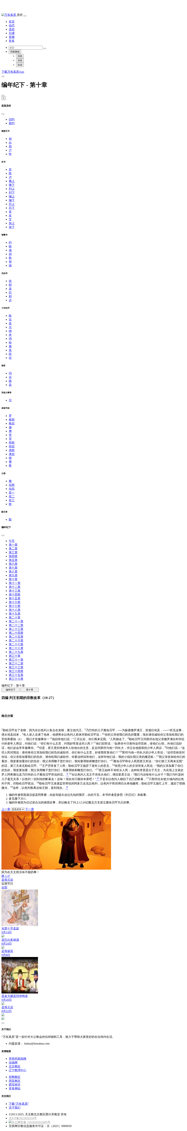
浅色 (20, 56)
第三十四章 (16, 671)
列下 (12, 192)
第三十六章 (16, 678)
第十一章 (14, 583)
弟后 (12, 454)
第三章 (13, 552)
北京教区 (14, 1066)
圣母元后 (7, 879)
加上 (12, 223)
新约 (12, 123)
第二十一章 (16, 621)
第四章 (13, 556)
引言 (12, 540)
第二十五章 (16, 636)
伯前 (12, 484)
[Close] (2, 95)
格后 (12, 423)
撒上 (12, 181)
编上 (12, 196)
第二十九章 (16, 652)
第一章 (13, 544)
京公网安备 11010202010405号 (31, 1122)
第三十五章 (16, 674)
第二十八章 (16, 648)
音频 (12, 36)
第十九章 (14, 613)
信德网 (13, 1062)
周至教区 (14, 1080)
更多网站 (14, 1088)
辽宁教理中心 (17, 1070)
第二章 (13, 548)
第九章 (13, 575)
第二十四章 (16, 632)
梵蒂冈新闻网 (17, 1058)
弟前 (12, 450)
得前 (12, 442)
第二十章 (14, 617)
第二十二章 (16, 625)
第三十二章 (16, 663)
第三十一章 (16, 659)
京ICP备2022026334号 (23, 1118)
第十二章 (14, 586)
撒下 (12, 184)
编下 (12, 200)
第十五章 (14, 598)
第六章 (13, 563)
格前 (12, 419)
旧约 (12, 119)
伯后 (12, 488)
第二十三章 (16, 629)
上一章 (5, 809)
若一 (12, 492)
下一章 (29, 809)
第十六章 (14, 602)
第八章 (13, 571)
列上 (12, 188)
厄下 (12, 207)
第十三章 (14, 590)
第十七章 (14, 606)
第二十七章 (16, 644)
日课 (12, 33)
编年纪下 (10, 689)
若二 (12, 496)
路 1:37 (5, 875)
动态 (12, 25)
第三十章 (14, 655)
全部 (4, 887)
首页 (12, 21)
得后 (12, 446)
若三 (12, 500)
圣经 (12, 29)
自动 (20, 64)
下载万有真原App (12, 71)
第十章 (13, 579)
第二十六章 (16, 640)
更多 (12, 40)
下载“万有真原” (19, 1103)
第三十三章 (16, 667)
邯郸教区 (14, 1076)
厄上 (12, 204)
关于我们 (14, 1107)
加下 (12, 227)
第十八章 (14, 609)
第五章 (13, 560)
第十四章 (14, 594)
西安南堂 (14, 1084)
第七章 (13, 567)
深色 (20, 60)
